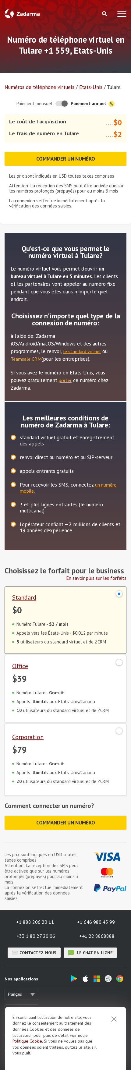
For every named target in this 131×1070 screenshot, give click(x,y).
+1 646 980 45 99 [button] (96, 922)
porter (65, 380)
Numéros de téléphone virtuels (39, 87)
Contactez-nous (37, 952)
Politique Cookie (27, 1041)
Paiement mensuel (34, 103)
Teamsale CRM (26, 359)
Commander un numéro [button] (65, 158)
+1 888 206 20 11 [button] (35, 922)
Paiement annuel (89, 103)
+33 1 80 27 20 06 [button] (35, 936)
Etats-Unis (90, 87)
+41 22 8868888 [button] (97, 936)
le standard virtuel (82, 351)
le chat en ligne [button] (94, 952)
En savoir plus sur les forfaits (96, 578)
